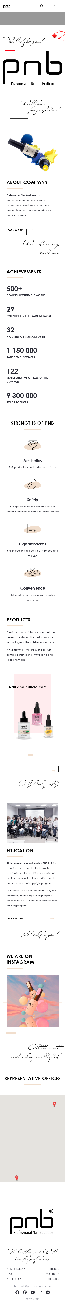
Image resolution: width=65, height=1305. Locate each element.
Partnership (52, 1274)
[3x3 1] (33, 1001)
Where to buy (14, 1279)
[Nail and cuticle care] (32, 703)
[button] (41, 6)
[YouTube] (33, 1292)
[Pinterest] (25, 1292)
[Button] (34, 769)
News (9, 1274)
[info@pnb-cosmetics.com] (17, 1286)
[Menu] (61, 6)
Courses (54, 1269)
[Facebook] (17, 1292)
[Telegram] (48, 1292)
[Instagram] (40, 1292)
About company (16, 1269)
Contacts (53, 1279)
